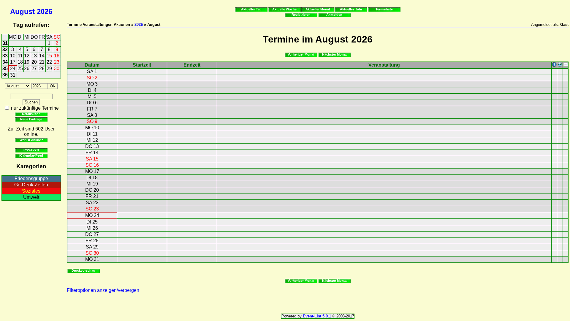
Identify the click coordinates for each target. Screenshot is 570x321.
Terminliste (384, 9)
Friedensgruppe (31, 178)
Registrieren (301, 14)
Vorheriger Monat (301, 54)
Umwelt (31, 197)
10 (12, 55)
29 (49, 68)
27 (34, 68)
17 (12, 61)
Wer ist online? (31, 140)
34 (5, 61)
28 (42, 68)
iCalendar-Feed (31, 155)
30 (56, 68)
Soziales (31, 190)
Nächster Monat (334, 54)
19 (26, 61)
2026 (44, 11)
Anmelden (334, 14)
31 (5, 43)
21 (42, 61)
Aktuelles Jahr (351, 9)
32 (5, 49)
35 (5, 68)
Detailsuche (31, 114)
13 (34, 55)
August (22, 11)
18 (20, 61)
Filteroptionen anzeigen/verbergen (103, 290)
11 (20, 55)
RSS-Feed (31, 150)
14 (42, 55)
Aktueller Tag (251, 9)
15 (49, 55)
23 (56, 61)
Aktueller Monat (317, 9)
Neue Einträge (31, 119)
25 (20, 68)
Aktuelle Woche (284, 9)
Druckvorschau (83, 270)
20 (34, 61)
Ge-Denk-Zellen (31, 184)
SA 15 (92, 158)
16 (56, 55)
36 (5, 74)
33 (5, 55)
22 (49, 61)
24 (12, 68)
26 (26, 68)
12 (26, 55)
